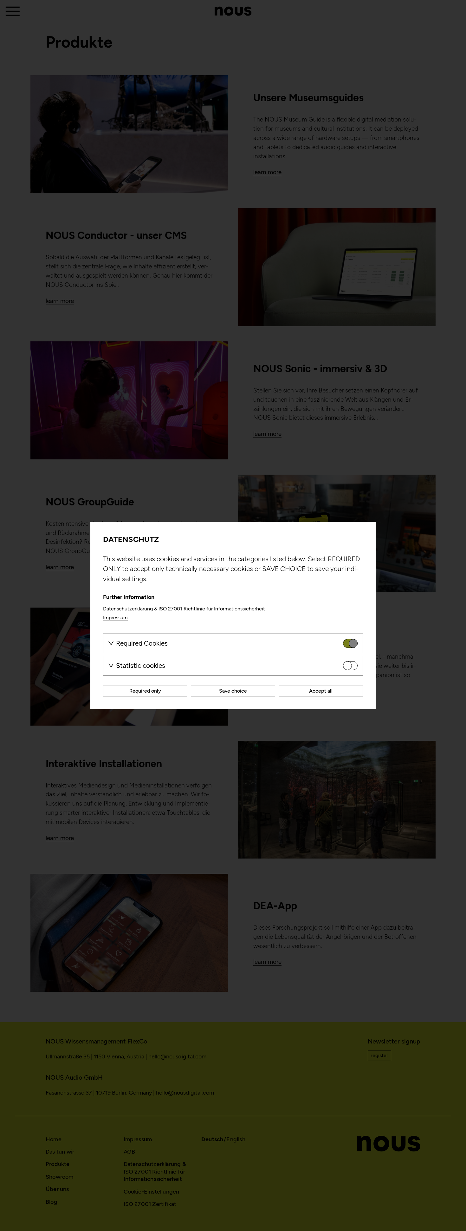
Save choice (233, 691)
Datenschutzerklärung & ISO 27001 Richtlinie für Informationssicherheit (184, 609)
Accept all (321, 691)
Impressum (115, 618)
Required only (145, 691)
